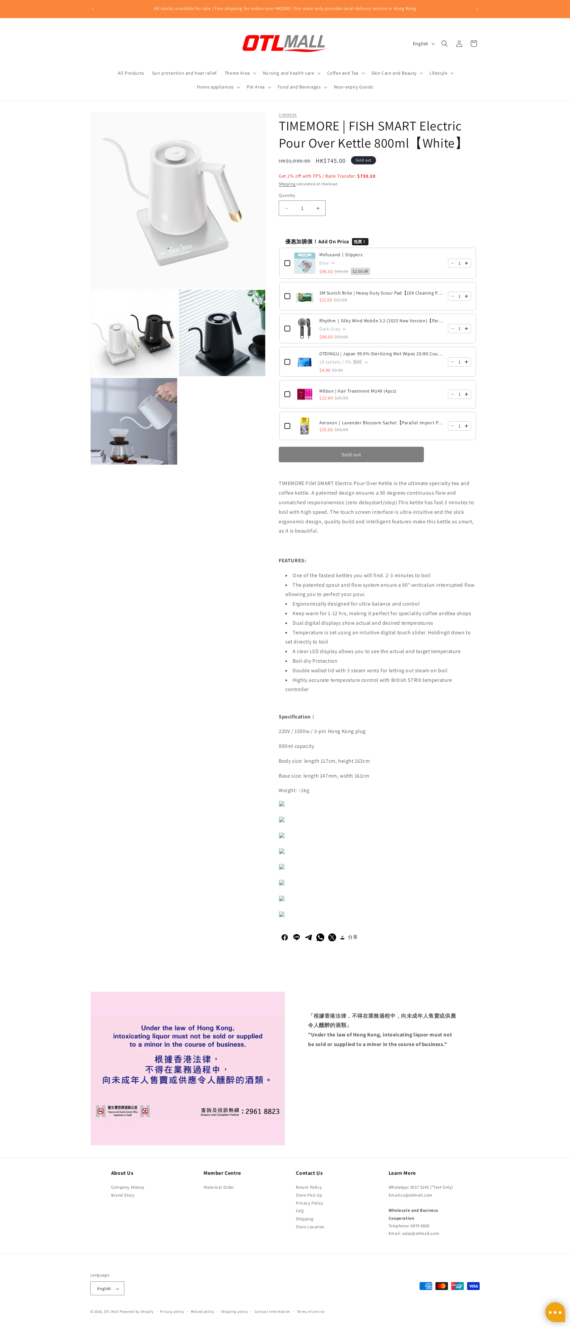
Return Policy (309, 1187)
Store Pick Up (309, 1195)
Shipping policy (234, 1311)
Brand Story (123, 1195)
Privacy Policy (309, 1202)
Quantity (287, 195)
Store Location (310, 1226)
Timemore (288, 115)
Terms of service (311, 1311)
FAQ (300, 1210)
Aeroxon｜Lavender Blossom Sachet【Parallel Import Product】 (381, 423)
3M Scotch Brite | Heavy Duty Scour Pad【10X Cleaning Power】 (381, 293)
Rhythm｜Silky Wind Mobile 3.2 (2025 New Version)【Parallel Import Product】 (381, 321)
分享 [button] (353, 937)
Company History (127, 1187)
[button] (240, 73)
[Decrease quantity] (452, 263)
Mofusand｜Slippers (341, 255)
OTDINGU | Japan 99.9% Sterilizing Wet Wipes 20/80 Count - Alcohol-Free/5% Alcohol (381, 354)
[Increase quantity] (466, 263)
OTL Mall (111, 1312)
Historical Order (219, 1187)
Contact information (272, 1311)
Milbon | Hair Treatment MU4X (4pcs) (357, 391)
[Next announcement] (477, 9)
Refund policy (202, 1311)
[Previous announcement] (92, 9)
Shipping (287, 183)
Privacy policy (172, 1311)
